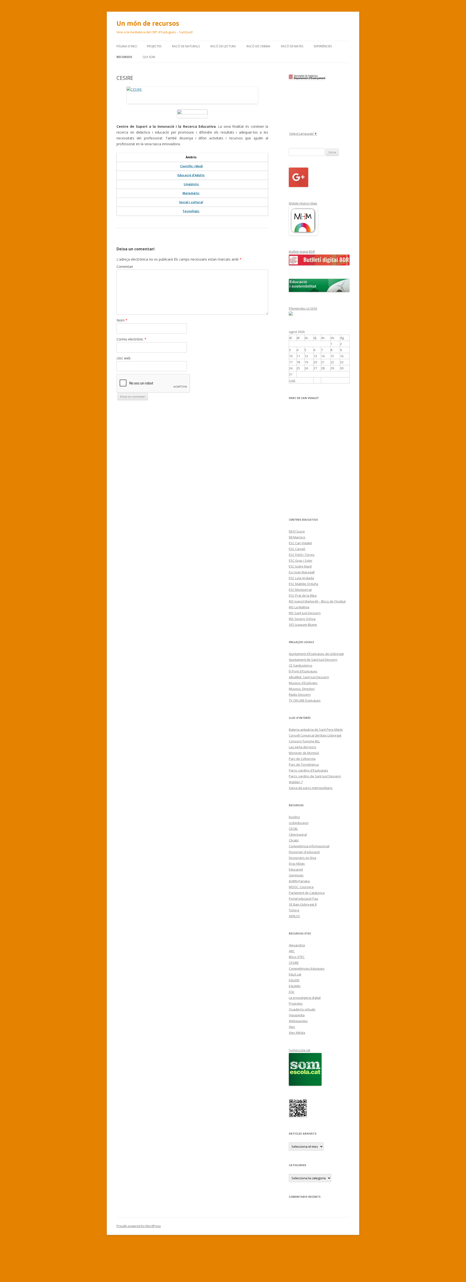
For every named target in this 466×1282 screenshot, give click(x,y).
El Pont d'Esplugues (303, 671)
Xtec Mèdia (297, 1032)
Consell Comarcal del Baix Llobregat (315, 735)
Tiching (294, 910)
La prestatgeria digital (305, 997)
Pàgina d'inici (126, 46)
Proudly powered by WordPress (138, 1226)
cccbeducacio (298, 823)
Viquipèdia (297, 1015)
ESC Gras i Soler (300, 560)
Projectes (154, 46)
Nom (121, 320)
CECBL (293, 828)
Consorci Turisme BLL (304, 741)
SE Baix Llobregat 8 (302, 904)
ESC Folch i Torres (302, 554)
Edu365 (294, 980)
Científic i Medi (191, 166)
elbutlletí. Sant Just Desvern (309, 677)
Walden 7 (296, 782)
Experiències (323, 46)
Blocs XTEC (297, 957)
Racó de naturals (186, 46)
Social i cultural (191, 202)
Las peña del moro (302, 747)
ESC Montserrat (300, 589)
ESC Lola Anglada (301, 578)
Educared (296, 869)
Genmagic (296, 875)
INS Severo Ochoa (302, 619)
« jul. (292, 380)
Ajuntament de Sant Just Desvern (313, 659)
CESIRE (294, 962)
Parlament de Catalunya (307, 893)
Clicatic (294, 840)
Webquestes (298, 1021)
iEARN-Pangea (299, 881)
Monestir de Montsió (304, 753)
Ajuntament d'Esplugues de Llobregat (316, 654)
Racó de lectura (223, 46)
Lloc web (123, 358)
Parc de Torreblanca (304, 764)
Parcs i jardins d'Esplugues (308, 770)
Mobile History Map (303, 203)
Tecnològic (191, 211)
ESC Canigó (297, 549)
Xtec (292, 1027)
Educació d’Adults (191, 175)
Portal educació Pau (303, 898)
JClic (291, 992)
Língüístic (191, 184)
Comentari (124, 266)
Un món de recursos (147, 23)
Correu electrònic (131, 339)
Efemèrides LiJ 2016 (303, 308)
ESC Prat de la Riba (302, 595)
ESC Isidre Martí (300, 566)
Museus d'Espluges (303, 683)
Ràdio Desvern (300, 694)
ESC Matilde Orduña (303, 584)
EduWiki (294, 986)
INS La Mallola (299, 607)
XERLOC (294, 916)
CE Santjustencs (300, 665)
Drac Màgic (297, 863)
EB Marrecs (297, 537)
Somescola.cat (299, 1050)
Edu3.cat (295, 974)
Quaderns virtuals (302, 1009)
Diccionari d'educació (304, 852)
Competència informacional (309, 846)
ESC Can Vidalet (300, 543)
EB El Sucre (297, 531)
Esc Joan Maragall (302, 572)
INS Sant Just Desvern (305, 613)
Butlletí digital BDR (302, 251)
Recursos (124, 57)
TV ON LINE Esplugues (305, 700)
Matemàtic (191, 193)
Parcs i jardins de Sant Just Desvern (315, 776)
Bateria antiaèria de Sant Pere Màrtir (316, 729)
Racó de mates (292, 46)
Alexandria (297, 945)
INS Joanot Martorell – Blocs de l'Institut (317, 601)
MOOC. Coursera (301, 887)
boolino (294, 817)
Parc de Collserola (302, 758)
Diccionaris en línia (302, 858)
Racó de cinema (258, 46)
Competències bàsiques (307, 968)
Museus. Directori (302, 689)
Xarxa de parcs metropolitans (311, 788)
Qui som (149, 57)
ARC (292, 951)
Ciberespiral (298, 834)
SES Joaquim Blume (303, 624)
